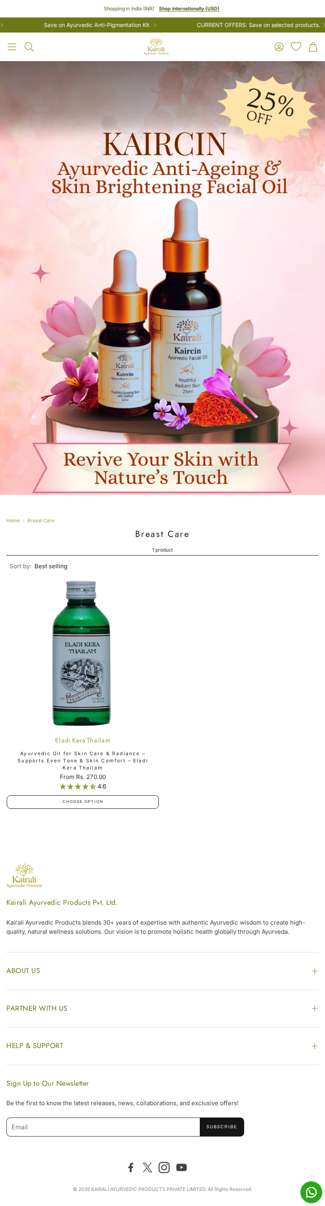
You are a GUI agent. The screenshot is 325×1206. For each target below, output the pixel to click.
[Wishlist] (296, 46)
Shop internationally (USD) (189, 9)
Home (13, 520)
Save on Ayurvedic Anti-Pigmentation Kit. (67, 25)
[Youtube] (181, 1167)
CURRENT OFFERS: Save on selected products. (228, 25)
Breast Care (40, 520)
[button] (11, 46)
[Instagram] (164, 1167)
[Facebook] (130, 1167)
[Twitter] (147, 1167)
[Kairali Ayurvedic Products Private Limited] (24, 877)
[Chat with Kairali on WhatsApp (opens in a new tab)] (311, 1192)
